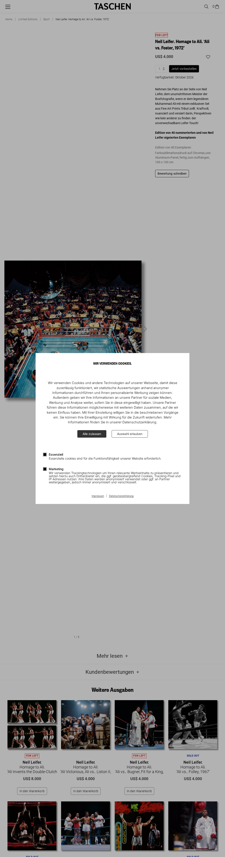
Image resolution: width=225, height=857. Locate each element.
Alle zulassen (92, 434)
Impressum (98, 496)
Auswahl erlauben (129, 434)
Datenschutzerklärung (121, 496)
